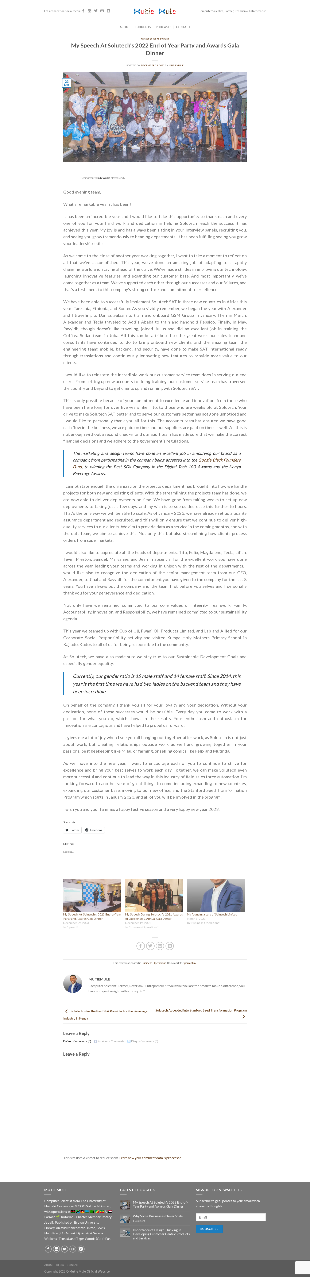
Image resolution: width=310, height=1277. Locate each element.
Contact (183, 27)
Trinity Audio (102, 178)
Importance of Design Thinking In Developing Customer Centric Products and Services (161, 1234)
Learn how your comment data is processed (150, 1158)
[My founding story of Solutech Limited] (216, 895)
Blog (60, 1264)
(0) (77, 1041)
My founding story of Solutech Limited (212, 914)
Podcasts (163, 27)
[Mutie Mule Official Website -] (155, 11)
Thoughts (143, 27)
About (125, 27)
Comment (139, 1220)
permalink (190, 963)
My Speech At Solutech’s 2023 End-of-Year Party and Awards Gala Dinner (160, 1204)
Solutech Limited (98, 1206)
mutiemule (176, 65)
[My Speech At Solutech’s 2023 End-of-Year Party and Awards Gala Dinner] (92, 895)
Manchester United (81, 1228)
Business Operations (155, 39)
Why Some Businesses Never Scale (158, 1216)
